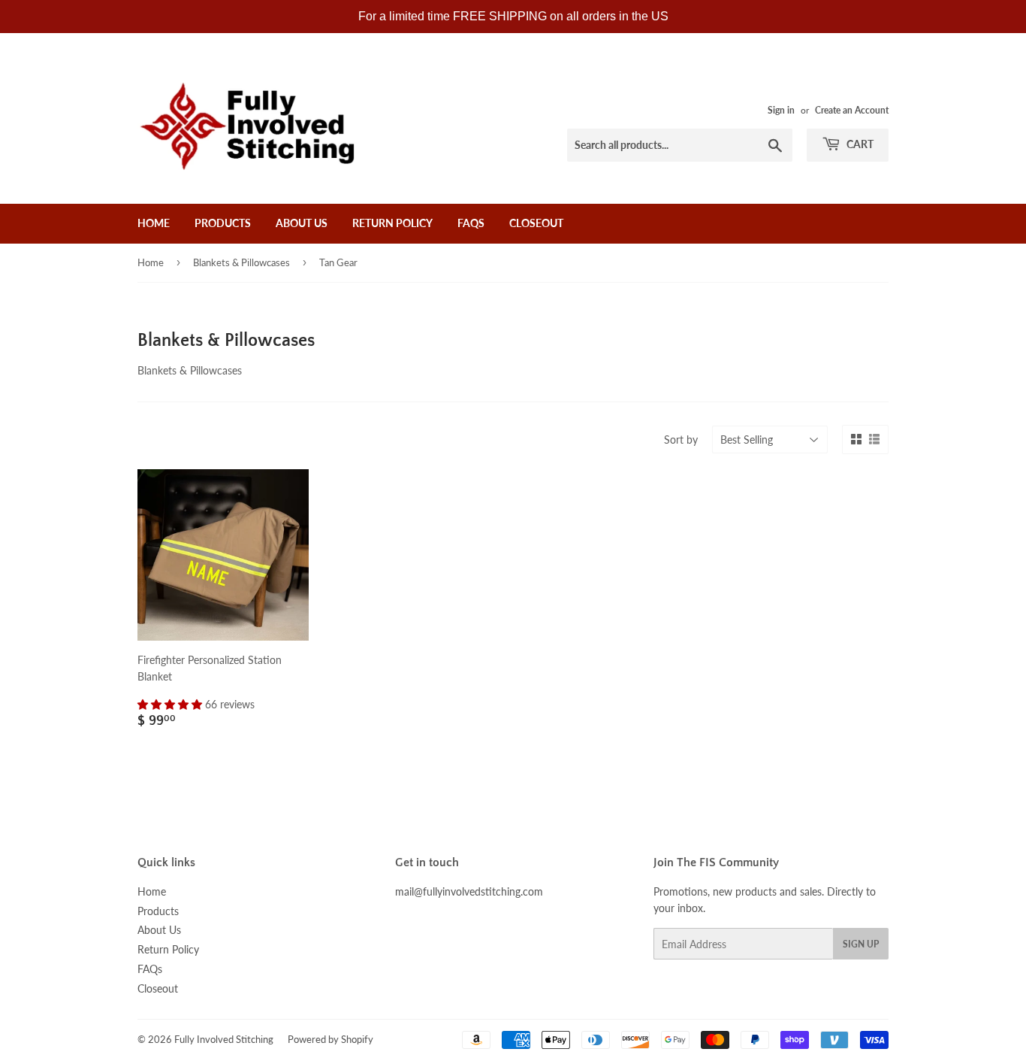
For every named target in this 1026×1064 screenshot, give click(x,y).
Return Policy (392, 223)
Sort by (681, 439)
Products (223, 223)
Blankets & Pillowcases (241, 262)
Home (153, 223)
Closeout (536, 223)
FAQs (470, 223)
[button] (171, 704)
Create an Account (852, 110)
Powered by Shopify (330, 1039)
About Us (301, 223)
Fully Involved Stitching (223, 1039)
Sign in (781, 110)
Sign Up (861, 944)
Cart (859, 144)
